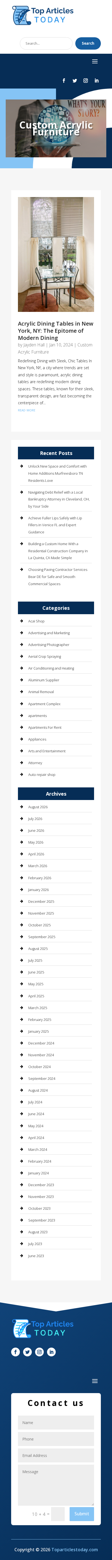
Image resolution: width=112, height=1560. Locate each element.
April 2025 (36, 995)
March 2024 (37, 1149)
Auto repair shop (41, 774)
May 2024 (35, 1125)
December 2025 (41, 901)
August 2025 (38, 948)
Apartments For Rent (44, 727)
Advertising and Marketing (49, 632)
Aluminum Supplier (43, 679)
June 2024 (36, 1113)
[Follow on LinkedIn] (96, 80)
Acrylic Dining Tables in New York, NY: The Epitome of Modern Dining (55, 330)
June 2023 (36, 1255)
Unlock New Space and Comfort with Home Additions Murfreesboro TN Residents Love (57, 473)
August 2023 (38, 1231)
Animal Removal (41, 691)
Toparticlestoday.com (74, 1550)
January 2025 (38, 1031)
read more (26, 410)
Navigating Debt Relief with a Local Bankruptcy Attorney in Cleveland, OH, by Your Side (59, 499)
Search (88, 43)
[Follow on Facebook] (64, 80)
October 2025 (39, 925)
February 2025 (39, 1019)
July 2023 (35, 1243)
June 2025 (36, 972)
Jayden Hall (34, 345)
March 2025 (37, 1007)
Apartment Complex (44, 703)
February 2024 (39, 1161)
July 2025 (35, 960)
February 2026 (39, 877)
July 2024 (35, 1102)
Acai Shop (36, 621)
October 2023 (39, 1208)
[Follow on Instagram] (85, 80)
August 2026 (38, 806)
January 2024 (38, 1173)
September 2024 (41, 1078)
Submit (81, 1514)
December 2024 (41, 1043)
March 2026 (37, 865)
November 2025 (41, 913)
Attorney (35, 762)
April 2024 (36, 1137)
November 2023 (41, 1196)
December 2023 (41, 1184)
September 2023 (41, 1220)
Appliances (37, 739)
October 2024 (39, 1066)
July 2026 (35, 818)
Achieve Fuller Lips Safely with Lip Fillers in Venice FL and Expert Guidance (55, 525)
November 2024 (41, 1054)
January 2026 (38, 889)
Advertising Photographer (48, 644)
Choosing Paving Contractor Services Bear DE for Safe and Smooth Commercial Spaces (57, 576)
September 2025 (41, 936)
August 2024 (38, 1090)
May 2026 (35, 842)
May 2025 (35, 983)
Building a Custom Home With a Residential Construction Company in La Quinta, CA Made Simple (58, 550)
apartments (37, 715)
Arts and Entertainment (47, 750)
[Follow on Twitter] (74, 80)
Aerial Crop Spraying (44, 656)
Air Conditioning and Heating (51, 668)
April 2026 (36, 854)
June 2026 (36, 830)
